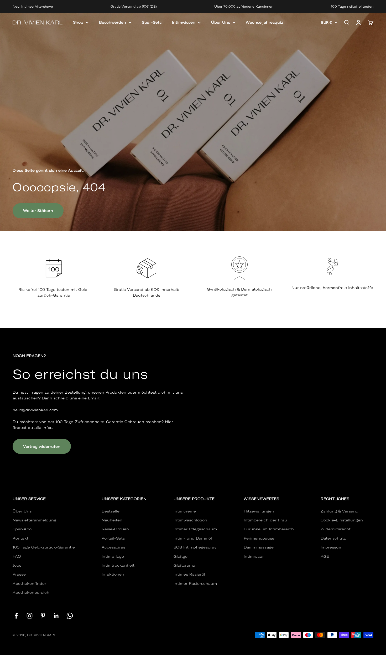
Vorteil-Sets (113, 538)
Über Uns (220, 22)
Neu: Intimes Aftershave (33, 6)
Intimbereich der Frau (265, 520)
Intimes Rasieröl (189, 574)
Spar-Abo (22, 529)
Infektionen (113, 574)
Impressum (331, 547)
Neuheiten (112, 520)
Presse (19, 574)
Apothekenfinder (29, 583)
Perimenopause (259, 538)
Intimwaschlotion (190, 520)
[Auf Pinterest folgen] (42, 615)
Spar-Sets (151, 22)
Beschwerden (112, 22)
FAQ (17, 556)
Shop (78, 22)
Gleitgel (181, 556)
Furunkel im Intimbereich (269, 529)
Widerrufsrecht (336, 529)
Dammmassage (259, 547)
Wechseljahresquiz (264, 22)
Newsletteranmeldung (34, 520)
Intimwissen (183, 22)
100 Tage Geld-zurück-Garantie (44, 547)
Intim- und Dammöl (193, 538)
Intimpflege (113, 556)
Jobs (17, 565)
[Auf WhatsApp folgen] (69, 615)
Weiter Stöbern (38, 210)
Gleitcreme (184, 565)
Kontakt (20, 538)
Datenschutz (333, 538)
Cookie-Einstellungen (342, 520)
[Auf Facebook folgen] (16, 615)
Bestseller (111, 511)
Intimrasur (254, 556)
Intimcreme (185, 511)
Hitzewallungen (259, 511)
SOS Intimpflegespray (195, 547)
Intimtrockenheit (118, 565)
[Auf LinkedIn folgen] (56, 615)
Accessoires (113, 547)
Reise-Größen (115, 529)
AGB (325, 556)
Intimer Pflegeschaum (195, 529)
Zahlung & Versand (339, 511)
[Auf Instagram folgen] (29, 615)
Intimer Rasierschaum (195, 583)
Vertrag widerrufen (41, 446)
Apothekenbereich (31, 592)
